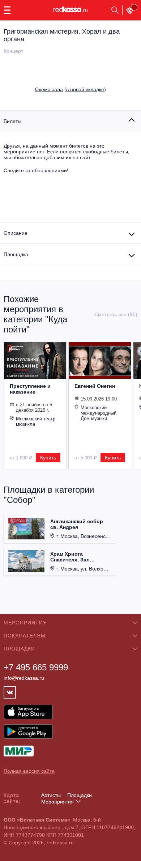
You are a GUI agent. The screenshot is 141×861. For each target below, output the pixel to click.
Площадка (16, 254)
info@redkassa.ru (24, 678)
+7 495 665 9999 (36, 667)
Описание (15, 233)
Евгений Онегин (94, 386)
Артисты (51, 795)
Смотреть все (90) (115, 314)
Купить (48, 458)
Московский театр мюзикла (35, 421)
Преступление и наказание (30, 389)
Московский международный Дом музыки (98, 413)
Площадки (79, 795)
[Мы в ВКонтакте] (10, 692)
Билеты (12, 121)
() (70, 89)
